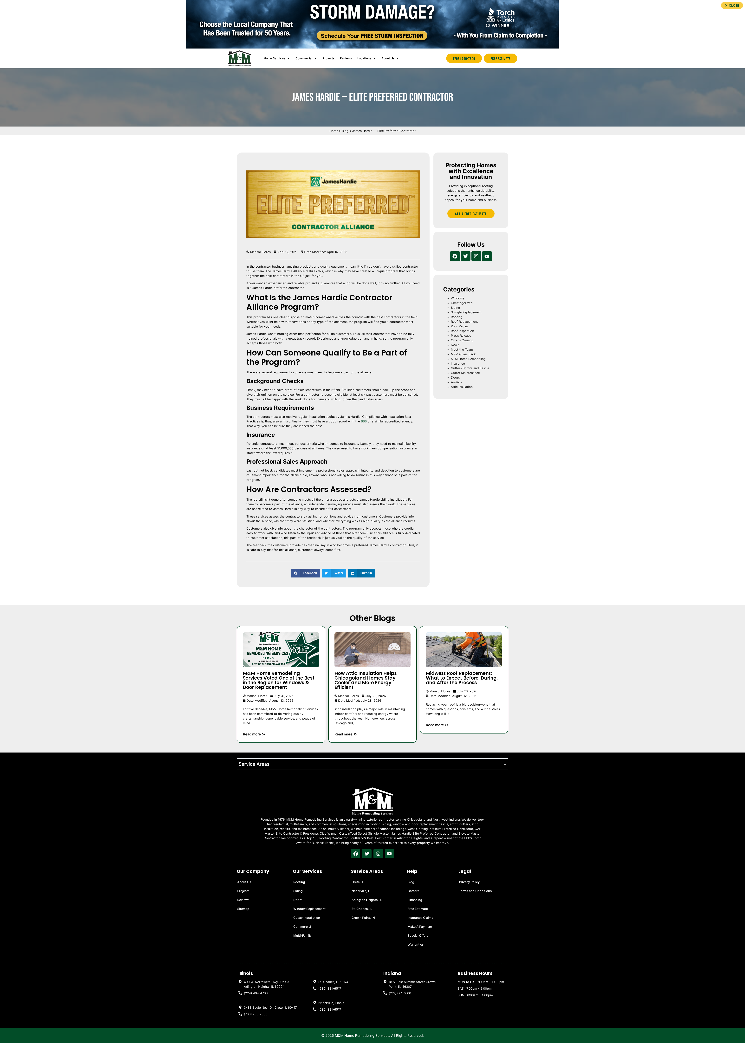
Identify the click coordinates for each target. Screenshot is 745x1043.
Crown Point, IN (363, 918)
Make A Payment (420, 927)
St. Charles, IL (362, 909)
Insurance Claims (420, 918)
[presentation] (355, 853)
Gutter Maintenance (465, 373)
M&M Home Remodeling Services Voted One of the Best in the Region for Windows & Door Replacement (278, 680)
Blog (345, 131)
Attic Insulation (462, 387)
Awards (456, 382)
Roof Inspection (462, 331)
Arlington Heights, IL (367, 900)
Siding (455, 308)
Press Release (461, 335)
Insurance (458, 363)
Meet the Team (462, 349)
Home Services (274, 58)
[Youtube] (487, 256)
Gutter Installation (306, 918)
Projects (328, 58)
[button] (732, 5)
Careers (413, 891)
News (455, 345)
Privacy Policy (469, 882)
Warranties (416, 944)
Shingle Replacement (466, 312)
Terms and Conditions (475, 891)
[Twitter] (465, 256)
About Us (387, 58)
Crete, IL (358, 882)
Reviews (346, 58)
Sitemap (243, 909)
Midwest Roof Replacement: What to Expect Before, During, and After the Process (462, 678)
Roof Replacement (464, 321)
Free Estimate (418, 909)
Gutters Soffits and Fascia (470, 368)
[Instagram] (476, 256)
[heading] (267, 984)
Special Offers (418, 935)
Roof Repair (459, 326)
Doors (455, 377)
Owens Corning (462, 340)
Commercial (302, 927)
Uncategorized (462, 303)
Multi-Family (302, 935)
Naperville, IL (361, 891)
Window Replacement (309, 909)
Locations (364, 58)
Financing (415, 900)
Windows (457, 298)
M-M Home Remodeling (468, 359)
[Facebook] (455, 256)
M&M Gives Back (463, 354)
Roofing (456, 317)
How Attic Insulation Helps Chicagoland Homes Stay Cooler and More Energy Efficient (365, 680)
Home (333, 131)
